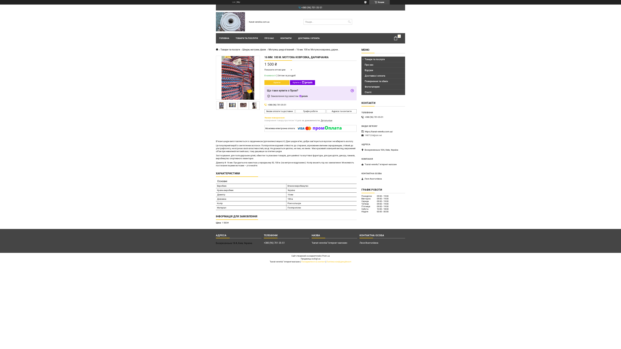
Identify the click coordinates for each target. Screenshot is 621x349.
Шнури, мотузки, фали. (254, 49)
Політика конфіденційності (339, 262)
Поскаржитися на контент (313, 262)
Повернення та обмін (376, 81)
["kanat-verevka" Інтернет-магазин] (230, 22)
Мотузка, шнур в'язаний (281, 49)
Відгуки (369, 70)
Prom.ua (326, 256)
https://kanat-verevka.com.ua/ (379, 131)
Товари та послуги (247, 38)
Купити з (297, 82)
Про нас (269, 38)
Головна (224, 38)
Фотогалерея (372, 86)
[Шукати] (349, 22)
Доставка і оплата (309, 38)
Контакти (286, 38)
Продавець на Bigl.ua (310, 259)
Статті (368, 92)
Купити (277, 82)
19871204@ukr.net (373, 135)
